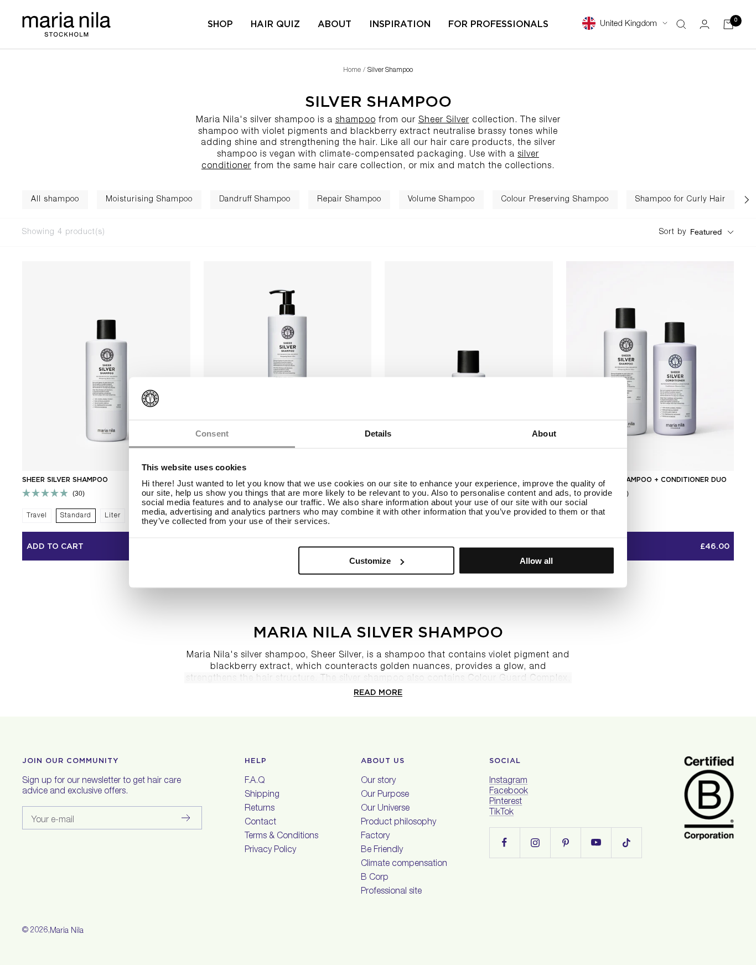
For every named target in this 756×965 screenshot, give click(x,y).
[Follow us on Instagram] (535, 842)
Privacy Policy (270, 850)
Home (352, 70)
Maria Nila (67, 931)
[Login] (705, 24)
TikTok (501, 812)
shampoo (355, 120)
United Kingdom (628, 24)
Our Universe (385, 809)
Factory (375, 836)
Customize (370, 560)
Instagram (508, 781)
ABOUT (334, 24)
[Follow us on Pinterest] (565, 842)
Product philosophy (398, 822)
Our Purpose (385, 795)
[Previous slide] (9, 199)
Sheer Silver (443, 120)
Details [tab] (378, 433)
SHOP (220, 24)
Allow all (536, 560)
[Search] (681, 24)
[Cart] (728, 24)
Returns (260, 809)
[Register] (186, 818)
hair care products (471, 143)
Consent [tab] (212, 433)
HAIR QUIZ (275, 24)
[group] (55, 199)
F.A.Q (255, 781)
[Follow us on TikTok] (626, 842)
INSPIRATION (400, 24)
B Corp (375, 878)
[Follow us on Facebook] (504, 842)
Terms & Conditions (281, 836)
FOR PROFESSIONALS (498, 24)
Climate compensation (404, 864)
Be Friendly (382, 850)
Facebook (508, 791)
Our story (378, 781)
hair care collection (361, 166)
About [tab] (544, 433)
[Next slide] (746, 199)
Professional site (391, 892)
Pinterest (505, 802)
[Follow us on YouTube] (596, 842)
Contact (260, 822)
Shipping (262, 795)
